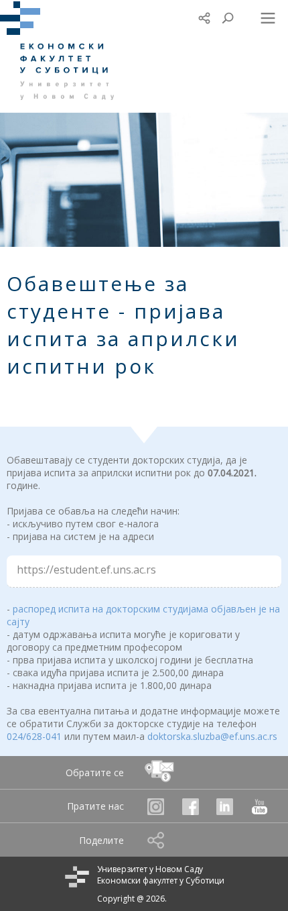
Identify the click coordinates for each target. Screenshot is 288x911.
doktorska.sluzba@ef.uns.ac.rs (212, 736)
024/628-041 (34, 736)
